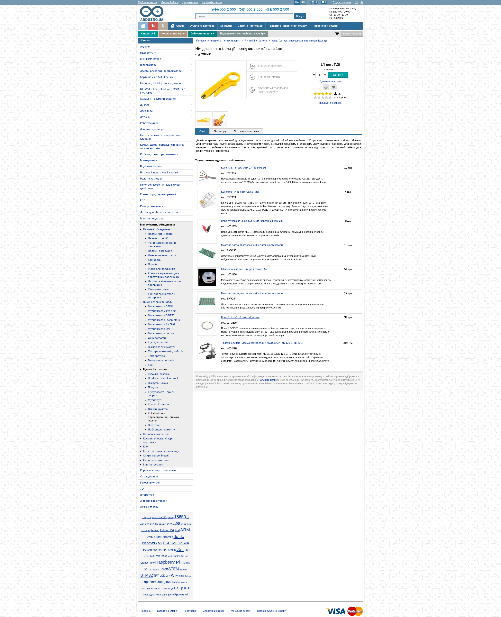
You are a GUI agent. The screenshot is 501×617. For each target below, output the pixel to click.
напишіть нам (267, 379)
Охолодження (149, 476)
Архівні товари (149, 506)
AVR (150, 537)
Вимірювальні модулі (161, 346)
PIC (153, 563)
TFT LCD (159, 575)
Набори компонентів (156, 434)
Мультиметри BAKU (160, 306)
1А (188, 517)
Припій (152, 264)
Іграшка (176, 582)
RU (303, 2)
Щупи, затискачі (158, 342)
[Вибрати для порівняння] (326, 87)
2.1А (142, 524)
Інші (150, 364)
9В (149, 530)
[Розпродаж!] (153, 26)
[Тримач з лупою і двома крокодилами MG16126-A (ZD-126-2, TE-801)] (207, 351)
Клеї (146, 446)
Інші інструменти (153, 464)
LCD (187, 550)
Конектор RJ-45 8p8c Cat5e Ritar (240, 191)
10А (154, 517)
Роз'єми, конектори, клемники (159, 154)
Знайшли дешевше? (330, 102)
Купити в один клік (330, 81)
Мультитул (154, 399)
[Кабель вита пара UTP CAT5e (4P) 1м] (207, 176)
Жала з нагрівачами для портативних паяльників (163, 275)
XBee (181, 576)
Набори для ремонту (161, 429)
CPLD (170, 537)
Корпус (169, 588)
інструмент (147, 588)
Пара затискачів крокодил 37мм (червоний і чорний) (252, 220)
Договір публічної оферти (272, 610)
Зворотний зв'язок (213, 610)
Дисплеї (145, 104)
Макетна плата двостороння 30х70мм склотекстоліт (252, 245)
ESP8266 (182, 543)
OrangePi (146, 562)
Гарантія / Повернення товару (288, 25)
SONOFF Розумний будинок (158, 98)
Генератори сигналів (161, 360)
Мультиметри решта (161, 333)
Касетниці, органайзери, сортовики (158, 440)
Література (147, 494)
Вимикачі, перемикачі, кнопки (159, 172)
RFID (183, 563)
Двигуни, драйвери (152, 129)
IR (174, 550)
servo (156, 569)
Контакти (226, 25)
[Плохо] (319, 97)
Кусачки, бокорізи (159, 373)
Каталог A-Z (148, 33)
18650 (180, 516)
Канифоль (154, 259)
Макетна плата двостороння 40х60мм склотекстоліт (252, 293)
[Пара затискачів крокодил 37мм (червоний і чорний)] (207, 229)
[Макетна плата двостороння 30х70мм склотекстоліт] (207, 253)
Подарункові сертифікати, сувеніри (242, 33)
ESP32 (169, 543)
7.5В (189, 524)
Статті (180, 25)
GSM (170, 550)
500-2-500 (224, 9)
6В (185, 524)
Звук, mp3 (146, 110)
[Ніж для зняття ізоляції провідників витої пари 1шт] (220, 85)
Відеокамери (148, 64)
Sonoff (163, 569)
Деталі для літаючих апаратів (159, 212)
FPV (160, 550)
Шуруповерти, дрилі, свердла (161, 393)
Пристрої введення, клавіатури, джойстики (160, 186)
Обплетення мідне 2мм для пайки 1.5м (244, 269)
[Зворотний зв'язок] (357, 2)
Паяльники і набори (160, 233)
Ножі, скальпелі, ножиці (163, 378)
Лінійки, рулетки (158, 408)
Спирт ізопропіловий (156, 455)
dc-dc (179, 536)
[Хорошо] (326, 97)
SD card (148, 569)
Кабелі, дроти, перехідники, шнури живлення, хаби (162, 146)
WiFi (174, 575)
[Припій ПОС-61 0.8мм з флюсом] (207, 325)
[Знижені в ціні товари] (163, 26)
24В (156, 524)
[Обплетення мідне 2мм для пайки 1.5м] (207, 277)
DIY (160, 543)
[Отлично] (330, 97)
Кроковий (181, 594)
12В (165, 517)
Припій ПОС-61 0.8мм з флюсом (240, 317)
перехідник (149, 594)
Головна (145, 610)
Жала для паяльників (161, 268)
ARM (185, 529)
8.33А (144, 531)
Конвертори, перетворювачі (158, 194)
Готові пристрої (150, 482)
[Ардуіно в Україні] (143, 26)
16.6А (171, 517)
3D (142, 488)
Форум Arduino (169, 2)
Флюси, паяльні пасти (162, 255)
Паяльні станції (158, 238)
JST (180, 549)
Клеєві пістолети (158, 404)
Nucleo (176, 556)
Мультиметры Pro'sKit (162, 310)
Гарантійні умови (212, 2)
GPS (164, 550)
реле (171, 594)
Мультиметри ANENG (161, 324)
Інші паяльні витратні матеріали (161, 295)
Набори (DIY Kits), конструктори (160, 83)
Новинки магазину (173, 33)
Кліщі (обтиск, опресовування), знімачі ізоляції (163, 417)
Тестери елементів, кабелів (165, 351)
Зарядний (164, 582)
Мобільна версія (147, 2)
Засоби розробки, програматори (161, 70)
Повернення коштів (325, 25)
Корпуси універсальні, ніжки (158, 470)
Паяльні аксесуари (160, 250)
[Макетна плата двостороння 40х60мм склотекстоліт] (207, 301)
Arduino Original (170, 530)
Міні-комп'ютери (150, 58)
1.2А (144, 517)
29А (161, 524)
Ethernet (146, 550)
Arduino (145, 46)
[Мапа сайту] (361, 2)
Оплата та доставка (202, 25)
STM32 (146, 575)
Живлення (162, 594)
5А (174, 524)
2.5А (152, 524)
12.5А (159, 517)
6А (182, 524)
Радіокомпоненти (151, 166)
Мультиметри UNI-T (160, 328)
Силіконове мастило (156, 460)
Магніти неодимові (152, 218)
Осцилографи (157, 337)
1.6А (149, 517)
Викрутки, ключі (158, 382)
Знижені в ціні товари (153, 500)
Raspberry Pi (148, 52)
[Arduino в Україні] (155, 13)
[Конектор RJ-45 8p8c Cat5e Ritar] (207, 200)
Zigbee (188, 576)
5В (178, 523)
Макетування (148, 160)
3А (168, 524)
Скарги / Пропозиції (250, 25)
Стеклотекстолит (158, 289)
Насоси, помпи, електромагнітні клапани (160, 137)
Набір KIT (182, 588)
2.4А (147, 524)
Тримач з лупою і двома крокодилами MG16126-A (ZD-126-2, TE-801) (262, 342)
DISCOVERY (149, 543)
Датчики (145, 116)
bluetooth (160, 537)
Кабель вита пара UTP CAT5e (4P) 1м (243, 167)
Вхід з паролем (342, 2)
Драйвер (150, 582)
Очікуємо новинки (202, 33)
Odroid (184, 556)
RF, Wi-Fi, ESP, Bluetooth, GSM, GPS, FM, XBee (163, 90)
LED (142, 200)
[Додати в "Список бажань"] (334, 87)
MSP (170, 556)
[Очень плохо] (315, 97)
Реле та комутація (151, 178)
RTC (188, 563)
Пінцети (153, 387)
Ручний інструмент (155, 369)
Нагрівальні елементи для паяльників (164, 283)
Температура (156, 355)
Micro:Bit (161, 555)
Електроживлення (151, 206)
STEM (173, 569)
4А (171, 524)
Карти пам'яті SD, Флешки (157, 76)
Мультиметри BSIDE (161, 315)
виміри (184, 582)
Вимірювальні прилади (157, 301)
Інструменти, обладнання (157, 224)
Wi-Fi (168, 576)
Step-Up (183, 569)
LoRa (152, 556)
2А (164, 523)
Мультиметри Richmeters (164, 319)
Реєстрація (190, 610)
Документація (190, 2)
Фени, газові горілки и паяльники (162, 244)
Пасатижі (153, 425)
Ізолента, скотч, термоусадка (161, 451)
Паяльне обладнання (156, 229)
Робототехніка (149, 122)
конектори (160, 588)
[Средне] (322, 97)
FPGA (154, 550)
